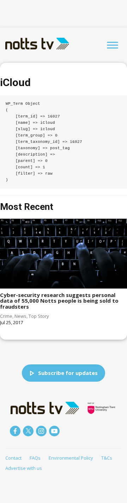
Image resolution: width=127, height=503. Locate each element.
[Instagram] (41, 431)
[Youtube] (54, 431)
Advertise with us (23, 468)
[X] (28, 431)
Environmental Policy (71, 458)
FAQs (35, 458)
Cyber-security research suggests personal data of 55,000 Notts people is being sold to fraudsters (59, 300)
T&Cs (106, 458)
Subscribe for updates (68, 372)
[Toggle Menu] (112, 45)
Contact (13, 458)
